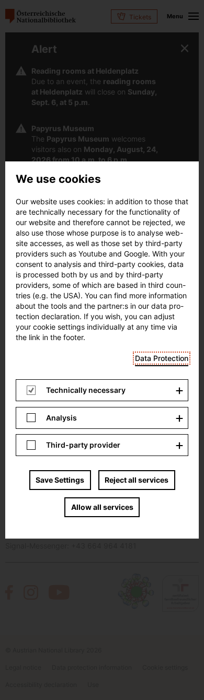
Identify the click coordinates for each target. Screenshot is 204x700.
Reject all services (136, 479)
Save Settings (60, 479)
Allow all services (102, 507)
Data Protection (161, 358)
